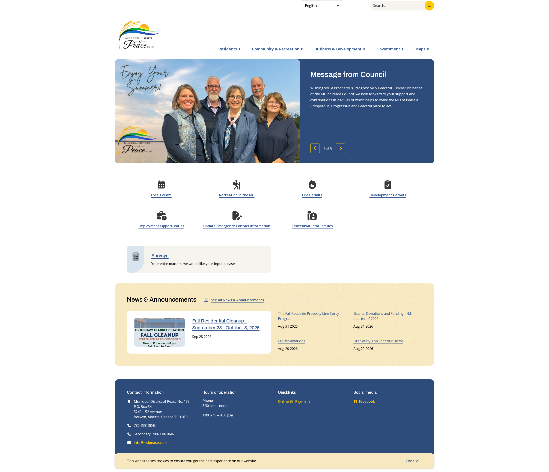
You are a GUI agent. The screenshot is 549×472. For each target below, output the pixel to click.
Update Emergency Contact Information (236, 226)
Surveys (160, 255)
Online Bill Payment (294, 401)
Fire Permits (312, 195)
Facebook (367, 401)
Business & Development (338, 48)
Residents (228, 48)
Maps (420, 48)
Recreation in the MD (237, 195)
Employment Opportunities (161, 226)
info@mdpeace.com (150, 442)
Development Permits (388, 195)
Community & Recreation (275, 48)
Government (388, 48)
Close (410, 460)
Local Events (161, 195)
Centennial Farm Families (312, 226)
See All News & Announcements (237, 300)
